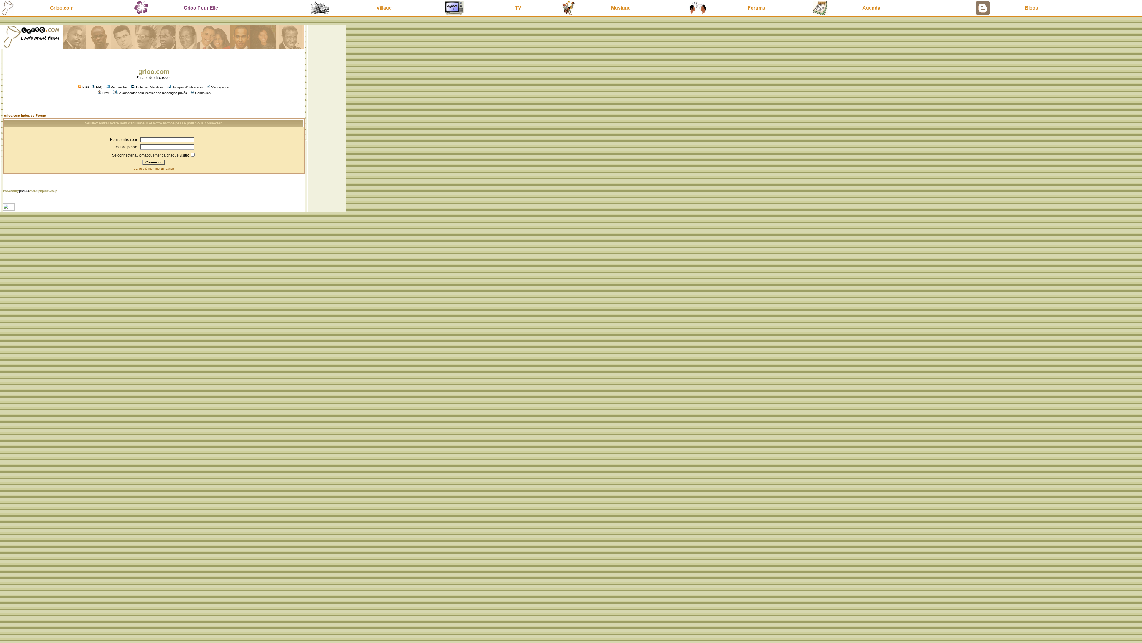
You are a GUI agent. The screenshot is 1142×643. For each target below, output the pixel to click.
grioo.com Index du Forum (25, 115)
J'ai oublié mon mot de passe (154, 168)
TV (518, 7)
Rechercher (119, 87)
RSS (85, 87)
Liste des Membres (150, 87)
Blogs (1031, 7)
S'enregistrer (220, 87)
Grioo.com (61, 7)
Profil (105, 93)
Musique (620, 7)
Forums (756, 7)
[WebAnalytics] (9, 209)
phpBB (24, 191)
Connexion (203, 93)
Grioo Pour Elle (201, 7)
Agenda (871, 7)
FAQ (99, 87)
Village (384, 7)
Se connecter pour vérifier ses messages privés (152, 93)
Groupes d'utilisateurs (187, 87)
